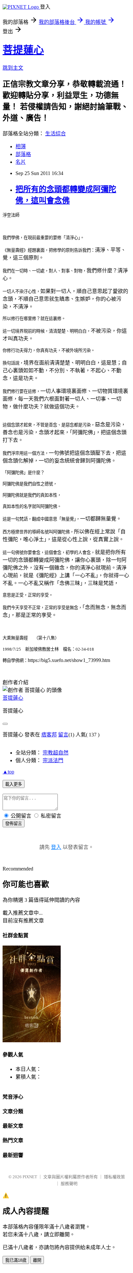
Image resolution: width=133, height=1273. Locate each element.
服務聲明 (69, 1183)
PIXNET (30, 1176)
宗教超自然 (55, 752)
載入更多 (13, 784)
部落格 (23, 154)
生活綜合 (55, 133)
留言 (63, 734)
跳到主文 (13, 68)
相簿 (20, 146)
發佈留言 (13, 823)
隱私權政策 (114, 1176)
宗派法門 (53, 760)
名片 (20, 162)
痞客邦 (49, 734)
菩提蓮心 (23, 50)
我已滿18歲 (15, 1260)
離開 (37, 1260)
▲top (8, 771)
